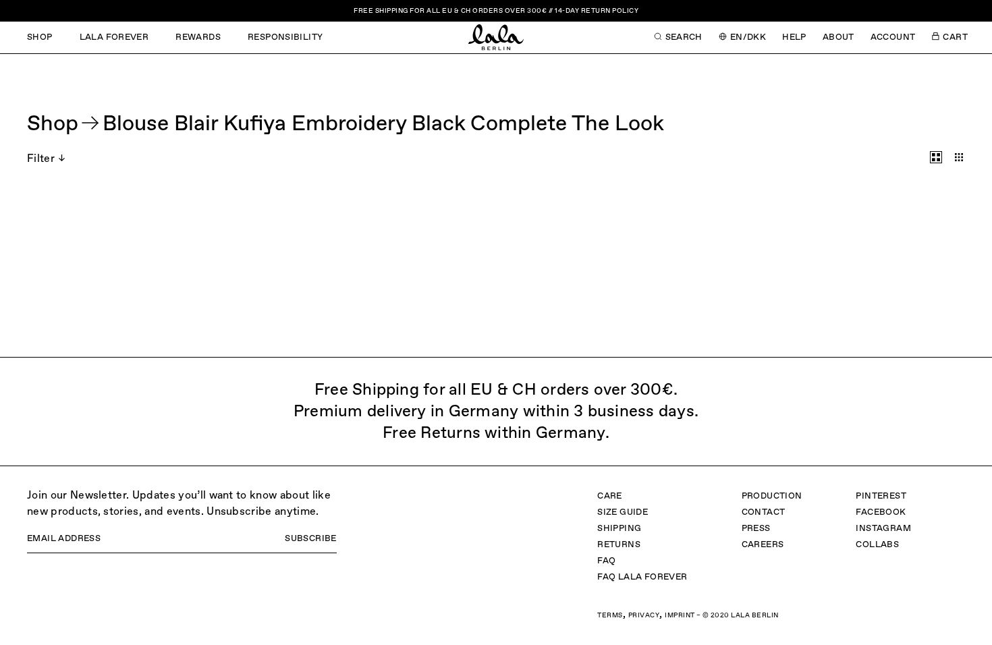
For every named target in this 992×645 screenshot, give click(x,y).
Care (609, 496)
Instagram (883, 528)
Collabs (877, 544)
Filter (41, 159)
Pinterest (881, 496)
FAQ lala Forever (642, 577)
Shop (40, 37)
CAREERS (763, 544)
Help (794, 37)
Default (936, 157)
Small (959, 157)
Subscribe (311, 538)
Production (772, 496)
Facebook (881, 512)
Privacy (644, 615)
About (838, 37)
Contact (764, 512)
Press (756, 528)
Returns (618, 544)
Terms (610, 615)
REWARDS (198, 37)
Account (893, 37)
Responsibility (285, 37)
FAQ (606, 561)
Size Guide (622, 512)
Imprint (680, 615)
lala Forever (114, 37)
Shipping (619, 528)
